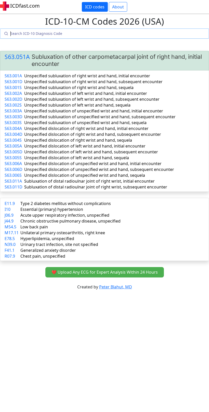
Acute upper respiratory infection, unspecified (64, 215)
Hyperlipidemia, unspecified (47, 238)
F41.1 (10, 250)
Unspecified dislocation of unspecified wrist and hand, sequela (84, 175)
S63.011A (13, 181)
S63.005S (13, 157)
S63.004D (13, 134)
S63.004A (13, 128)
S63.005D (13, 152)
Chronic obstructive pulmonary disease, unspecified (70, 221)
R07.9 (10, 256)
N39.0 (10, 244)
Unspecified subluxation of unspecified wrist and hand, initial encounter (93, 111)
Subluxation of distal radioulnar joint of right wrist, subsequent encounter (95, 187)
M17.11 (12, 233)
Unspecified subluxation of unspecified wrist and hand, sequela (85, 122)
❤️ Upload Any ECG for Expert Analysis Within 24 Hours (104, 272)
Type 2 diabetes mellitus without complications (65, 203)
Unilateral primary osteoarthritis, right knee (62, 233)
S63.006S (13, 175)
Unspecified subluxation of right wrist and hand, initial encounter (87, 76)
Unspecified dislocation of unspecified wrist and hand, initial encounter (93, 163)
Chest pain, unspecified (42, 256)
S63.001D (13, 81)
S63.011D (13, 187)
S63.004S (13, 140)
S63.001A (13, 76)
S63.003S (13, 122)
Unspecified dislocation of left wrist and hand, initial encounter (85, 146)
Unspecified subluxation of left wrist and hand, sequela (77, 105)
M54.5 (10, 227)
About (118, 7)
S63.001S (13, 87)
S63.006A (13, 163)
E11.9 (10, 203)
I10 (7, 209)
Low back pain (34, 227)
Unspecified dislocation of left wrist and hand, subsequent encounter (91, 152)
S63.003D (13, 117)
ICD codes (94, 7)
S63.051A (17, 56)
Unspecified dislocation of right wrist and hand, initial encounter (86, 128)
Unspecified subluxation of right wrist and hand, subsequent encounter (93, 81)
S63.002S (13, 105)
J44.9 (9, 221)
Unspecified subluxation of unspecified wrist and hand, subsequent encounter (100, 117)
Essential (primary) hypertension (51, 209)
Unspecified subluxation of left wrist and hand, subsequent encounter (92, 99)
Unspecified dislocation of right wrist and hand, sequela (78, 140)
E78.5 (10, 238)
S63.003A (13, 111)
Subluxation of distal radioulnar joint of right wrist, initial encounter (89, 181)
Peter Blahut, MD (115, 287)
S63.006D (13, 169)
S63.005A (13, 146)
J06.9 (9, 215)
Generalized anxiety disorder (48, 250)
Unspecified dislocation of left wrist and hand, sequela (76, 157)
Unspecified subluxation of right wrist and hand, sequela (79, 87)
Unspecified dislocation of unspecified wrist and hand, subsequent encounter (99, 169)
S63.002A (13, 93)
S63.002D (13, 99)
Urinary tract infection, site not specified (59, 244)
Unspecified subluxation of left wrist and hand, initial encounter (85, 93)
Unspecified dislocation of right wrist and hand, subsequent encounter (92, 134)
